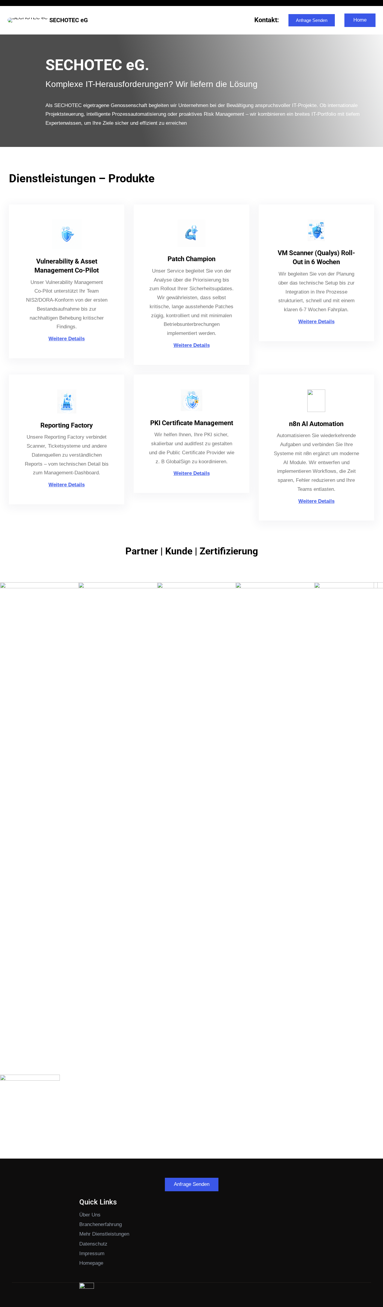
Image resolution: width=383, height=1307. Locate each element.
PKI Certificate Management (191, 423)
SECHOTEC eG (68, 20)
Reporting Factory (66, 425)
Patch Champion (191, 259)
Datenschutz (93, 1244)
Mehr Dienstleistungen (104, 1234)
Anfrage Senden (311, 20)
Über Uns (90, 1215)
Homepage (91, 1263)
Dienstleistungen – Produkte (82, 178)
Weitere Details (66, 339)
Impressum (91, 1253)
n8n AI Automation (316, 424)
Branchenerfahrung (100, 1224)
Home (360, 20)
